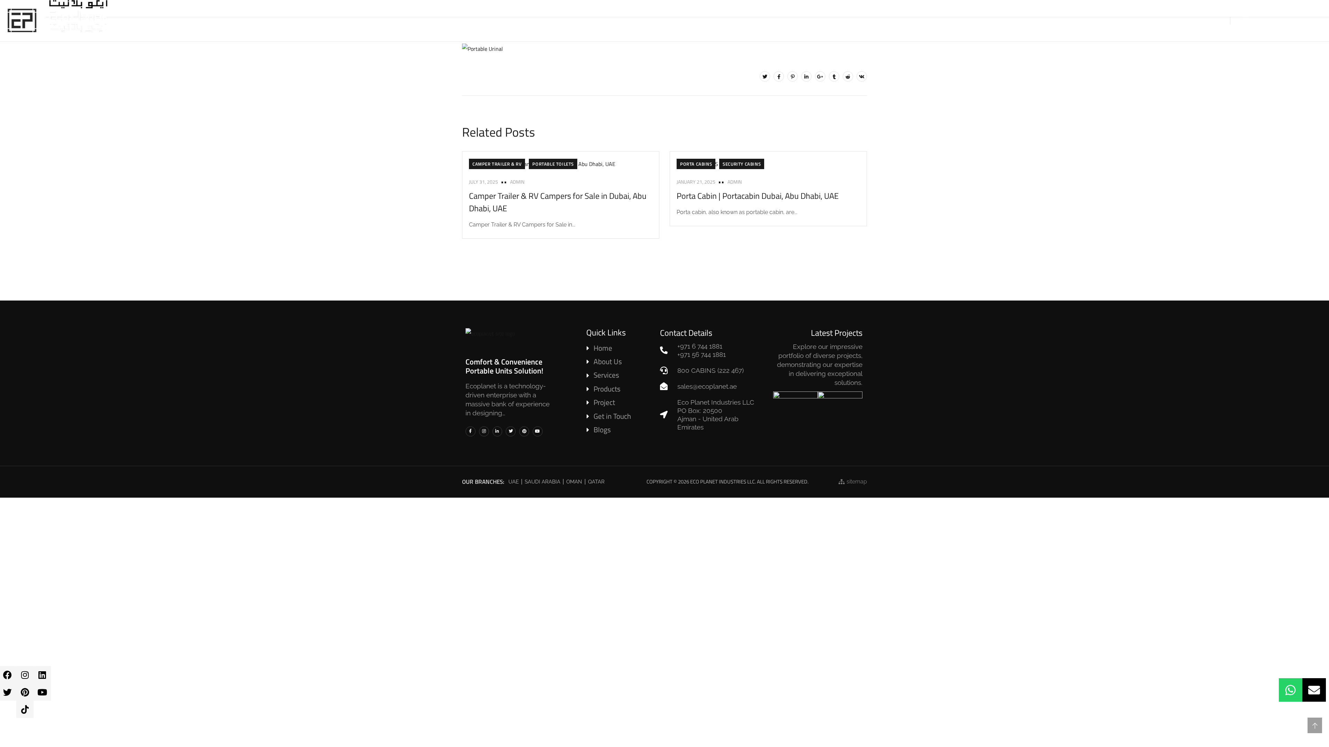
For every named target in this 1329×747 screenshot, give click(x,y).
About (644, 20)
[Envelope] (1314, 690)
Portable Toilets (553, 163)
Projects (773, 20)
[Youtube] (42, 692)
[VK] (862, 76)
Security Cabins (742, 163)
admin (517, 181)
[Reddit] (848, 76)
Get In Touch (850, 20)
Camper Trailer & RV (497, 163)
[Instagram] (25, 674)
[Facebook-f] (470, 431)
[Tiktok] (25, 709)
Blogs (809, 20)
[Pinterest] (25, 692)
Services (728, 20)
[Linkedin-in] (497, 431)
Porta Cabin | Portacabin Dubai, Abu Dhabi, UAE (758, 196)
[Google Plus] (820, 76)
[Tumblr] (834, 76)
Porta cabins (696, 163)
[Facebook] (779, 76)
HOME (614, 20)
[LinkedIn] (806, 76)
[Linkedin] (42, 674)
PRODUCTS (681, 20)
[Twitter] (765, 76)
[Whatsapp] (1290, 690)
